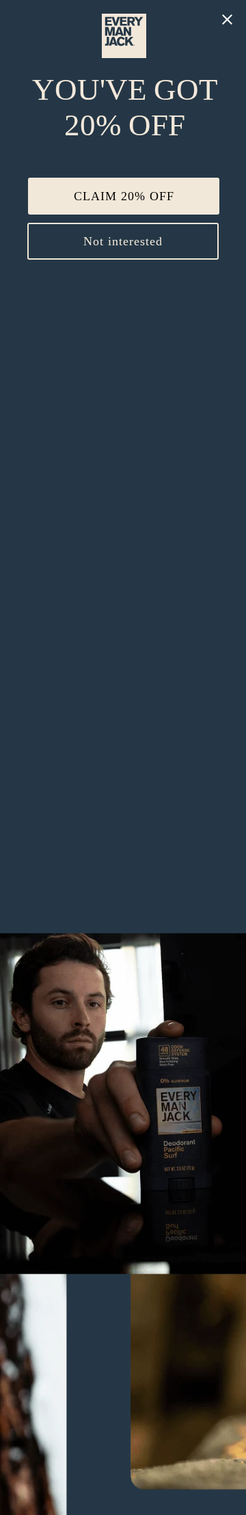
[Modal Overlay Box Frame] (123, 757)
